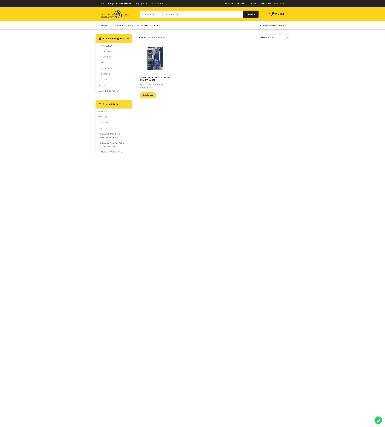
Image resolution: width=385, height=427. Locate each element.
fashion (103, 117)
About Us (142, 25)
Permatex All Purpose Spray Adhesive (111, 144)
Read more (148, 95)
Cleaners (241, 3)
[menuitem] (114, 46)
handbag (104, 123)
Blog (130, 25)
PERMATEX (159, 85)
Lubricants (265, 3)
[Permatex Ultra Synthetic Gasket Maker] (155, 58)
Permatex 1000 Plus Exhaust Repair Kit (109, 135)
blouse (103, 111)
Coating (252, 3)
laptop (103, 128)
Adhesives (227, 3)
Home (104, 25)
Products (116, 25)
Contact (155, 25)
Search (251, 14)
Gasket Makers (147, 85)
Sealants (279, 3)
